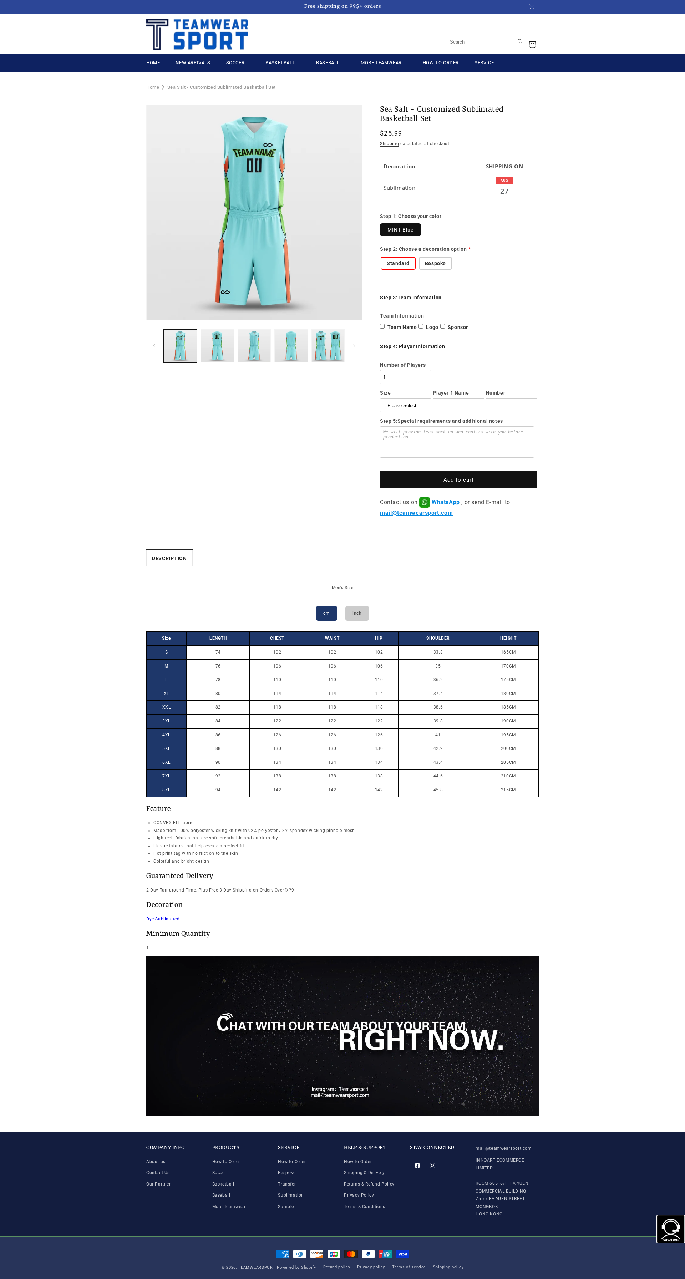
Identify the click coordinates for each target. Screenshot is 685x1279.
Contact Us (158, 1172)
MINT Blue (400, 230)
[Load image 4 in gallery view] (291, 345)
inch (356, 613)
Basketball (223, 1184)
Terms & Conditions (364, 1206)
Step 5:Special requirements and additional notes (441, 421)
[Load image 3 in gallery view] (254, 345)
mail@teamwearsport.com (416, 512)
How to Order (226, 1161)
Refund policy (336, 1267)
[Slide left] (154, 346)
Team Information (402, 316)
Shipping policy (448, 1267)
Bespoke (286, 1172)
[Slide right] (354, 346)
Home (152, 87)
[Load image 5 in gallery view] (328, 345)
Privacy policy (371, 1267)
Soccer (219, 1172)
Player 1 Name (451, 393)
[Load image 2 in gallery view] (217, 345)
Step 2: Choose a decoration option (423, 249)
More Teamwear (229, 1206)
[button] (532, 44)
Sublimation (291, 1195)
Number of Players (403, 365)
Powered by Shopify (296, 1267)
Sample (286, 1206)
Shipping (389, 143)
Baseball (221, 1195)
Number (496, 393)
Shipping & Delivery (364, 1172)
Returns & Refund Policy (369, 1184)
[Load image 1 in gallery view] (180, 345)
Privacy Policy (359, 1195)
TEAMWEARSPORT (256, 1267)
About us (156, 1161)
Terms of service (409, 1267)
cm (326, 613)
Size (385, 393)
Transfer (287, 1184)
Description (169, 558)
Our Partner (158, 1184)
